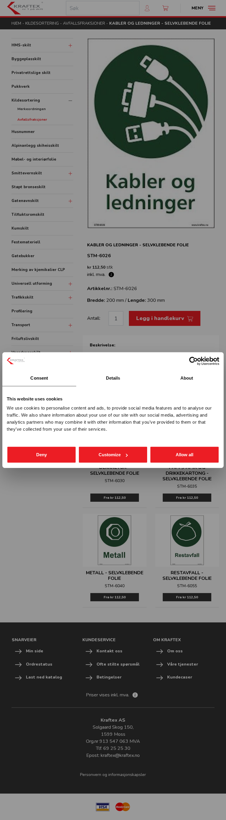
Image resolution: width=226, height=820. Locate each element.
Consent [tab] (39, 377)
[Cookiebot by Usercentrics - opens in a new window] (193, 360)
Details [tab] (113, 377)
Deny (41, 454)
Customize (110, 454)
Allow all (184, 454)
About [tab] (186, 377)
